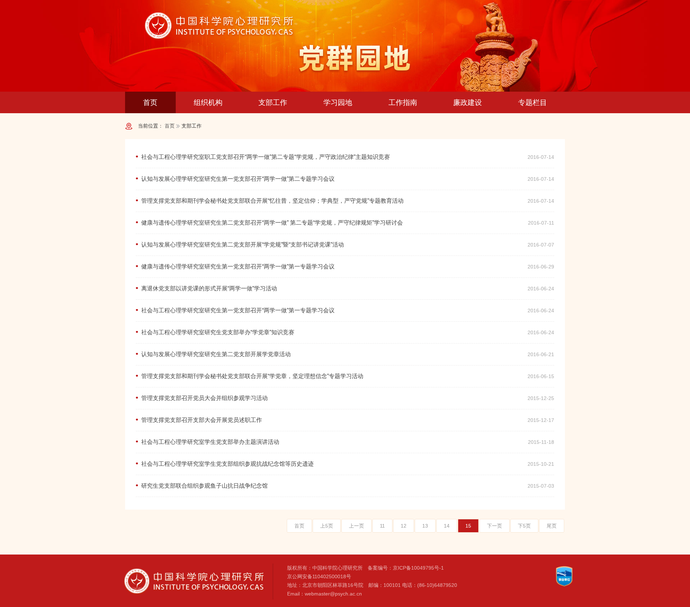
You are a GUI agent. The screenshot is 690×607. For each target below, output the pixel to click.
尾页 (552, 526)
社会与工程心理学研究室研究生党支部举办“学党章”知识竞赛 (217, 332)
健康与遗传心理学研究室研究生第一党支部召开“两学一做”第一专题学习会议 (238, 266)
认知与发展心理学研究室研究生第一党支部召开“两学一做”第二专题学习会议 (238, 179)
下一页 (494, 526)
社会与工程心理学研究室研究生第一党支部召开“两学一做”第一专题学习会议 (238, 310)
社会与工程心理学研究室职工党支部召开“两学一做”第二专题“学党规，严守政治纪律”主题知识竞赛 (265, 157)
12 (403, 526)
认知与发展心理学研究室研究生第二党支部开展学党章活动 (216, 354)
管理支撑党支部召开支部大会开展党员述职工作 (201, 420)
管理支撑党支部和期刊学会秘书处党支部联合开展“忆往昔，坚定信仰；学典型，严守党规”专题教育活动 (272, 201)
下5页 (524, 526)
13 (425, 526)
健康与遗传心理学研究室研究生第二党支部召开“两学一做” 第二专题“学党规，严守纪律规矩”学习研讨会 (272, 223)
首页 (170, 126)
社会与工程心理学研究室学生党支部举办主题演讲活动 (210, 442)
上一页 (356, 526)
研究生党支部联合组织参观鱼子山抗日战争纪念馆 (204, 486)
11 (382, 526)
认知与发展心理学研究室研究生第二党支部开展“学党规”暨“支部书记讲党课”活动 (242, 245)
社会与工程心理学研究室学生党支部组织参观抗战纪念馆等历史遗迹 (227, 464)
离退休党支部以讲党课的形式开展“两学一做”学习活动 (209, 288)
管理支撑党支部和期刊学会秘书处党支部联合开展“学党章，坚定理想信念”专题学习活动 (252, 376)
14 (447, 526)
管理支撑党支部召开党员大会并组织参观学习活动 (204, 398)
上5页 (326, 526)
